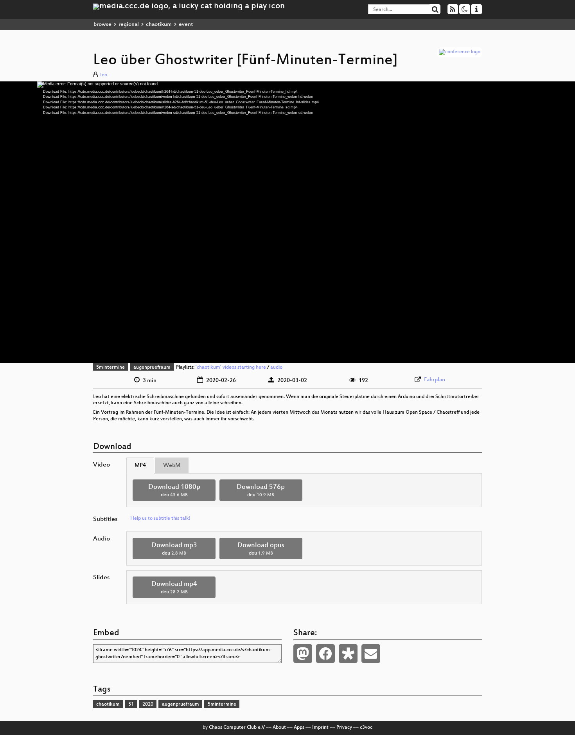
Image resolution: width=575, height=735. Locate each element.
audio (276, 367)
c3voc (366, 727)
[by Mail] (370, 653)
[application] (287, 222)
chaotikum (159, 24)
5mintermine (110, 367)
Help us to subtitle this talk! (160, 518)
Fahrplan (434, 380)
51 (131, 704)
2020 (147, 704)
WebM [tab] (171, 465)
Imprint (320, 727)
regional (129, 24)
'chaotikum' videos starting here (231, 367)
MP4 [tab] (140, 465)
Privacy (344, 727)
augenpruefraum (152, 367)
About (279, 727)
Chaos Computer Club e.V (237, 727)
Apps (299, 727)
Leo (103, 75)
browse (102, 24)
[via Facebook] (325, 653)
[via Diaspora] (348, 653)
